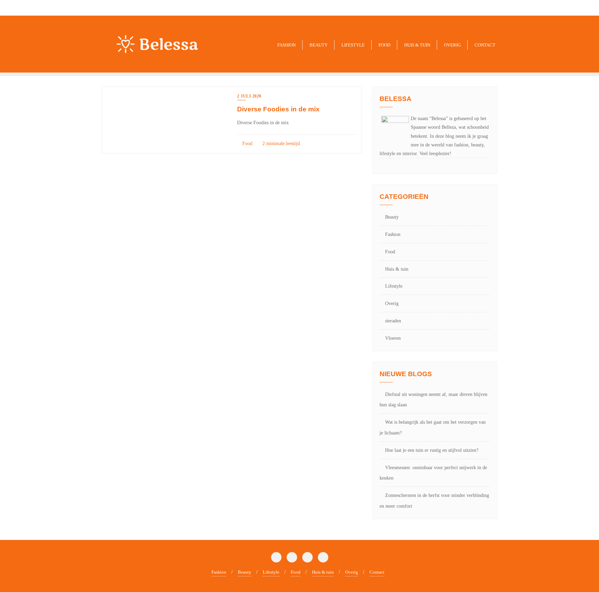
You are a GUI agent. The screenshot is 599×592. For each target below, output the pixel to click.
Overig (392, 303)
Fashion (392, 234)
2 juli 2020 (249, 96)
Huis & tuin (396, 269)
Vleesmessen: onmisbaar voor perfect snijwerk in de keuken (433, 473)
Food (246, 143)
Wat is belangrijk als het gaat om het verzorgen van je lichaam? (433, 427)
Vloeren (393, 338)
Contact (377, 572)
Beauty (392, 217)
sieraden (393, 320)
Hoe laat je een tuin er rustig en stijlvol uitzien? (431, 450)
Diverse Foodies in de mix (278, 109)
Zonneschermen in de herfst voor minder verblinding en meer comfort (434, 501)
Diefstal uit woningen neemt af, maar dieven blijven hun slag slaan (433, 400)
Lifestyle (393, 286)
